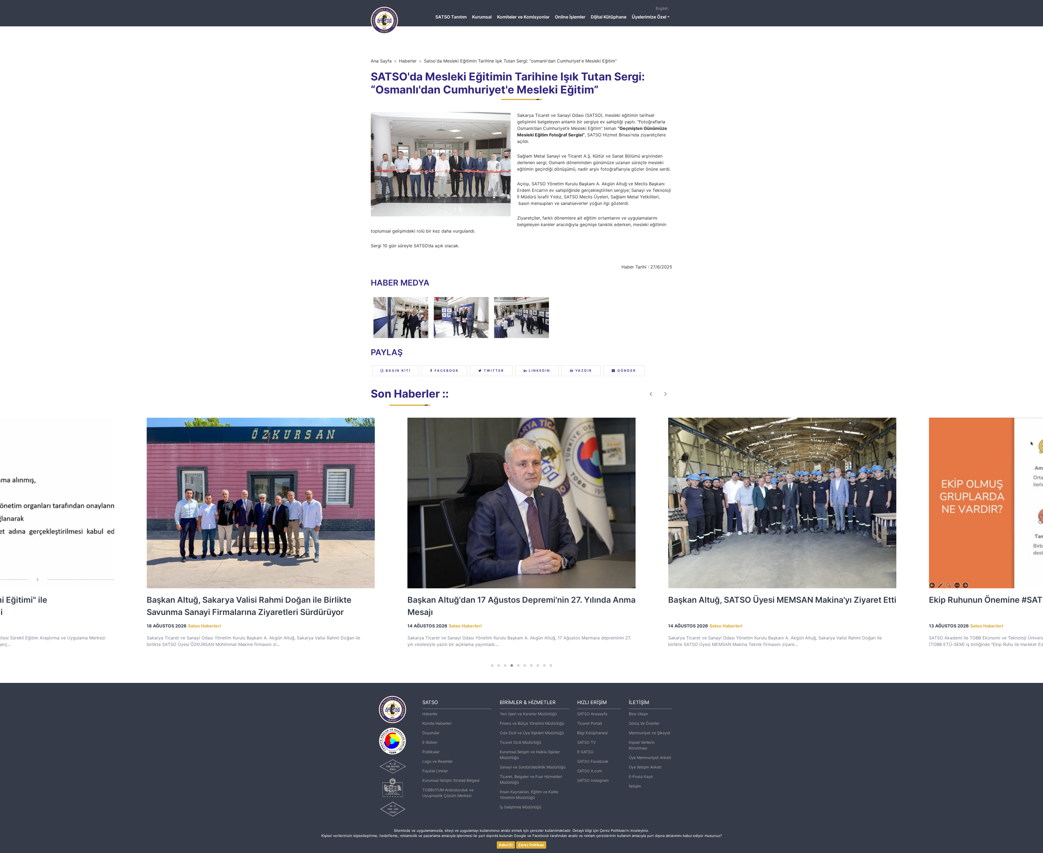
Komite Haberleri (436, 723)
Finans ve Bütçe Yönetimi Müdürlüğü (532, 723)
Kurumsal (482, 17)
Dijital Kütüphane (608, 17)
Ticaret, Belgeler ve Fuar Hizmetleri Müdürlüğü (531, 779)
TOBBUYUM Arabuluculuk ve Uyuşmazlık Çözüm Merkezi (447, 793)
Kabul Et (506, 845)
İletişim (635, 786)
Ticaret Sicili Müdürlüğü (520, 742)
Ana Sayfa (381, 61)
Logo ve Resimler (437, 761)
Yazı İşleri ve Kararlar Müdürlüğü (528, 713)
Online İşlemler (570, 17)
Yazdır (583, 370)
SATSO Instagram (593, 780)
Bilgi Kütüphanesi (592, 732)
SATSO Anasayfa (592, 713)
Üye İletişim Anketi (645, 767)
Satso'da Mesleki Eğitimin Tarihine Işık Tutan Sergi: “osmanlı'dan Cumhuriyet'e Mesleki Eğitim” (520, 61)
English (662, 8)
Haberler (408, 61)
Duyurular (430, 732)
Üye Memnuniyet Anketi (650, 757)
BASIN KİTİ (397, 370)
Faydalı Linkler (435, 770)
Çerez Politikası (531, 845)
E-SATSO (585, 751)
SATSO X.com (589, 770)
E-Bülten (429, 742)
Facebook (446, 370)
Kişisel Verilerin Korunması (642, 745)
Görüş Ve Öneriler (644, 723)
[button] (492, 665)
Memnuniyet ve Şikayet (649, 732)
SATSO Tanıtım (451, 17)
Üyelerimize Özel (649, 17)
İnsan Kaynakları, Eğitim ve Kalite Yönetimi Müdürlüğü (529, 794)
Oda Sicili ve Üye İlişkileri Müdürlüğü (532, 732)
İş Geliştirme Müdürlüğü (520, 807)
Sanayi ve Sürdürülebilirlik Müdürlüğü (533, 767)
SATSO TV (586, 742)
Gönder (626, 370)
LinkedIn (538, 370)
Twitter (493, 370)
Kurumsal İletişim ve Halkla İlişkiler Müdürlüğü (530, 754)
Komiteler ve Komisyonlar (523, 17)
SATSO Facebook (592, 761)
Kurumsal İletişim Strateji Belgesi (450, 780)
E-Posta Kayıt (641, 776)
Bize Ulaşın (638, 713)
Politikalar (430, 751)
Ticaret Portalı (589, 723)
